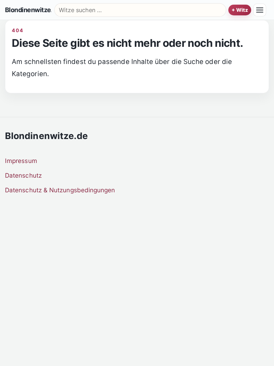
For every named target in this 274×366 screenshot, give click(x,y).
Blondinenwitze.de (28, 10)
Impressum (21, 160)
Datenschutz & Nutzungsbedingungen (60, 190)
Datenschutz (23, 175)
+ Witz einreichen (239, 10)
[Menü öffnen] (259, 10)
